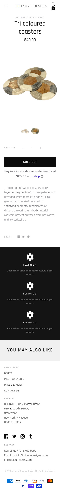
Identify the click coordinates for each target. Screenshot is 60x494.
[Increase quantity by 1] (40, 148)
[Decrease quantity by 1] (23, 148)
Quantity (9, 148)
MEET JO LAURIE (14, 379)
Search (8, 373)
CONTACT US (11, 390)
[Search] (53, 4)
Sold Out (30, 162)
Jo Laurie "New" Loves (30, 17)
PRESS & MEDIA (13, 385)
